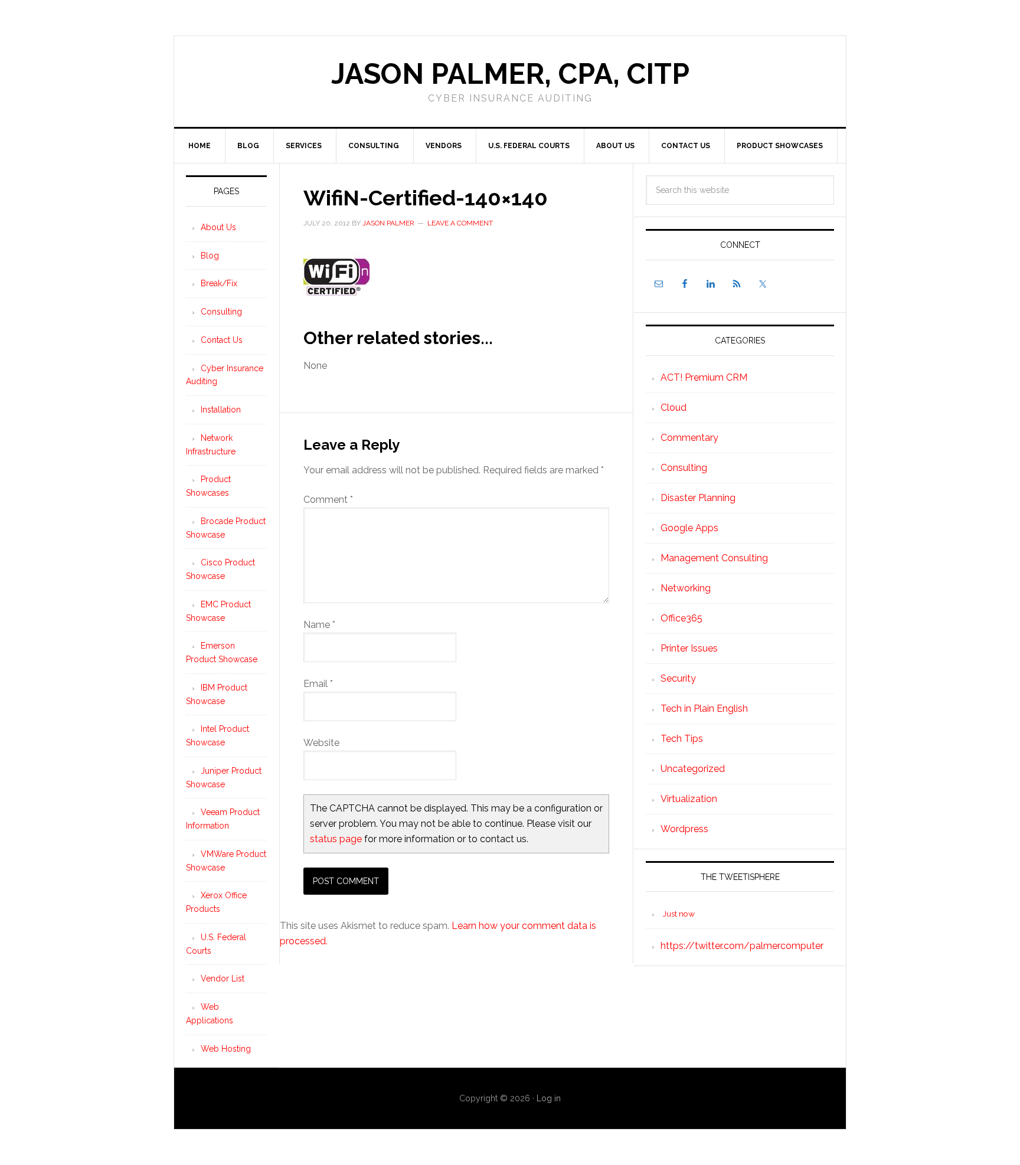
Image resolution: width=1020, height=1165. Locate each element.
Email (318, 683)
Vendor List (222, 978)
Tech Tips (682, 738)
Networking (686, 588)
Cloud (673, 407)
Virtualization (689, 798)
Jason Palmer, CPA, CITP (510, 73)
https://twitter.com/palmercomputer (742, 945)
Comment (328, 499)
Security (678, 678)
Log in (549, 1098)
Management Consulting (714, 558)
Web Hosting (226, 1048)
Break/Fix (219, 283)
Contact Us (222, 340)
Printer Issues (689, 648)
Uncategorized (693, 768)
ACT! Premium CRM (704, 377)
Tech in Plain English (704, 708)
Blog (210, 255)
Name (319, 624)
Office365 (681, 618)
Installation (221, 409)
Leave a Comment (460, 223)
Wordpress (684, 829)
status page (336, 839)
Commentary (689, 437)
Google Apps (689, 528)
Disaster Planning (698, 497)
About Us (218, 227)
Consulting (684, 467)
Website (321, 742)
